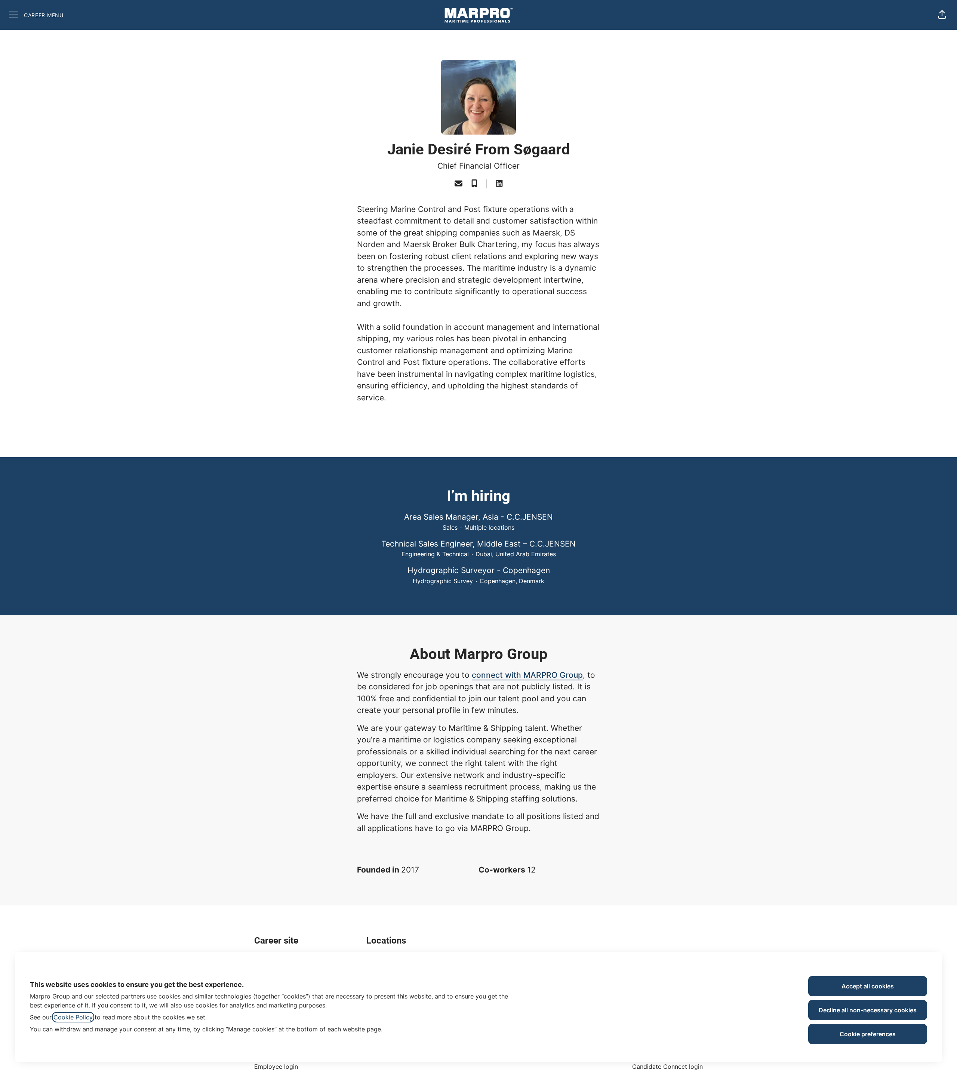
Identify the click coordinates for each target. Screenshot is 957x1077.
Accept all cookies (867, 986)
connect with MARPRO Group (527, 675)
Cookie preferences (868, 1034)
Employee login (276, 1066)
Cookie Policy (73, 1017)
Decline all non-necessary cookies (868, 1010)
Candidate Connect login (667, 1066)
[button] (942, 14)
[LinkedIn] (499, 183)
